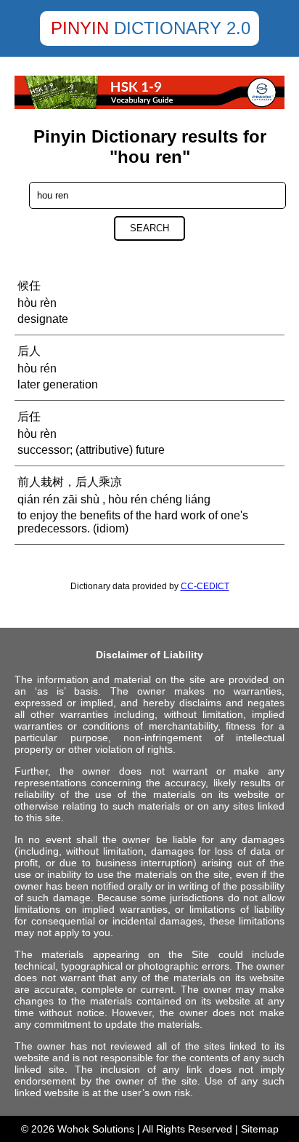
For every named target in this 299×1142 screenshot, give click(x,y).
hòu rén (37, 368)
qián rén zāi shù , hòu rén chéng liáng (113, 499)
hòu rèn (37, 303)
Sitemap (260, 1129)
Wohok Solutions (95, 1129)
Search (149, 228)
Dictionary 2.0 (182, 28)
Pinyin (80, 28)
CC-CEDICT (205, 586)
